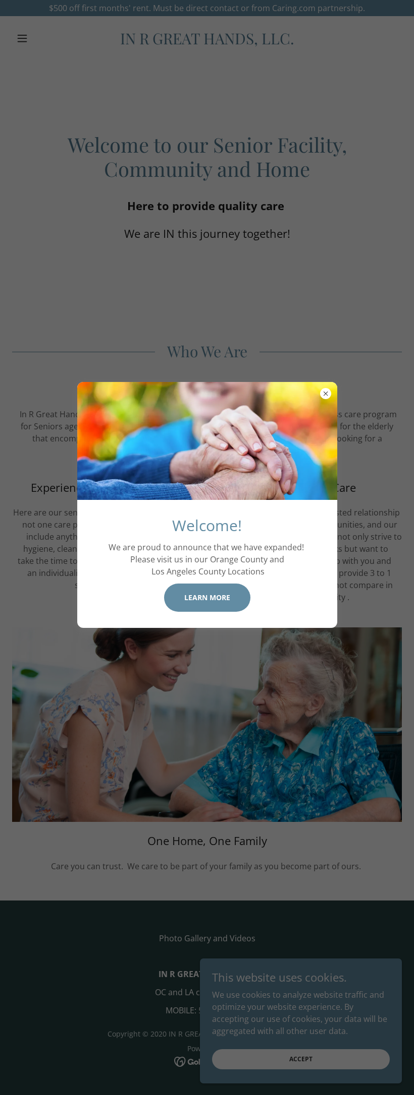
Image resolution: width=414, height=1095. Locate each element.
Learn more (207, 597)
